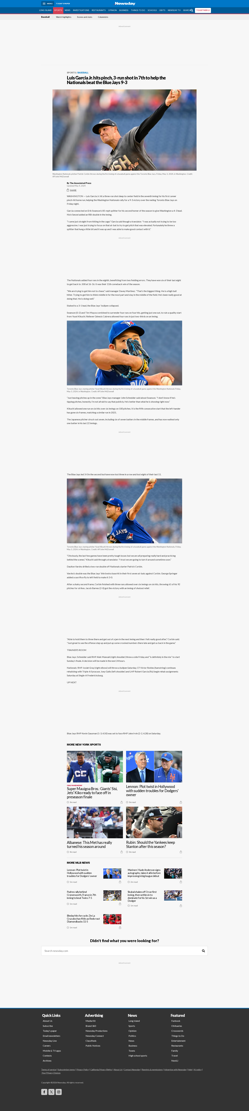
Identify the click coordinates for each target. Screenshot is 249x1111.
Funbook (175, 1020)
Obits (162, 10)
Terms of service (48, 1069)
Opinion (112, 10)
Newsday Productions (96, 1030)
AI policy (198, 1069)
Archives (47, 1060)
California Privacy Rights (101, 1069)
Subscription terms (66, 1069)
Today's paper (50, 1030)
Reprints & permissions (152, 1069)
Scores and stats (84, 17)
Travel (174, 1055)
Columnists (103, 17)
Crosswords (177, 1030)
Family (174, 1050)
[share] (121, 802)
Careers (47, 1045)
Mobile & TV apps (52, 1050)
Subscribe (48, 1025)
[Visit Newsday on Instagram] (59, 1092)
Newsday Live (50, 1040)
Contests (47, 1055)
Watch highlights (63, 17)
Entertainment (178, 1040)
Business (123, 10)
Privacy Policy (83, 1069)
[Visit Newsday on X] (51, 1092)
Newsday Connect (95, 1035)
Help (190, 1069)
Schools (152, 10)
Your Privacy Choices (51, 1073)
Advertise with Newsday (175, 1069)
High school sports (138, 1055)
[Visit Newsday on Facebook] (44, 1092)
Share (73, 190)
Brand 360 (91, 1025)
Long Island (45, 10)
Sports (58, 10)
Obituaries (176, 1025)
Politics (132, 1035)
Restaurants (99, 10)
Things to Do (138, 10)
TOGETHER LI (203, 10)
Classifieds (91, 1040)
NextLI (174, 1060)
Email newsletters (51, 1035)
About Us (47, 1020)
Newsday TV (174, 10)
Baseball (45, 17)
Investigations (81, 10)
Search (187, 10)
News (67, 10)
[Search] (203, 951)
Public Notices (93, 1045)
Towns (132, 1050)
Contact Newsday (132, 1069)
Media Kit (91, 1020)
